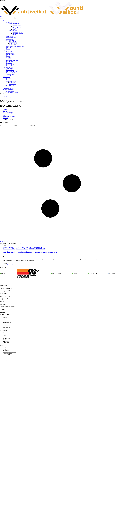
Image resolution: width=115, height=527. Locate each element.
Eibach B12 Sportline (18, 33)
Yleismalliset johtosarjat (12, 92)
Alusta (4, 21)
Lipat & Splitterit (10, 54)
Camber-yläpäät (10, 36)
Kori (4, 50)
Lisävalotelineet (10, 65)
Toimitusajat (6, 350)
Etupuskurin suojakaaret (12, 60)
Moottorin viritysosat (8, 67)
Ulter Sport (6, 342)
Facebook (2, 309)
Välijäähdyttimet (10, 74)
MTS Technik (16, 29)
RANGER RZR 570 (39, 249)
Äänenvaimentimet (11, 81)
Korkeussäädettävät (14, 23)
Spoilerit (8, 56)
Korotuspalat (9, 39)
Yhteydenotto (6, 327)
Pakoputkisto (6, 77)
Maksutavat (6, 349)
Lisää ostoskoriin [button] (9, 264)
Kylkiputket (9, 63)
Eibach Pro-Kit (13, 42)
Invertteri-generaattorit (8, 88)
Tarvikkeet (9, 75)
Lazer (4, 335)
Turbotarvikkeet (10, 70)
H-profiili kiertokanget (11, 71)
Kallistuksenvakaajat (11, 37)
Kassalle (5, 317)
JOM (14, 26)
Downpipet (9, 79)
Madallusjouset (10, 40)
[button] (1, 16)
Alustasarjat (9, 22)
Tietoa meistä (7, 98)
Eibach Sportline (13, 43)
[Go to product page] (59, 247)
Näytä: (2, 244)
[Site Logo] (42, 15)
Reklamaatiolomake (8, 354)
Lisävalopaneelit (10, 64)
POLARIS (31, 249)
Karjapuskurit (9, 61)
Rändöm (5, 86)
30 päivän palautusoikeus (9, 352)
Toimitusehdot (6, 325)
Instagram (2, 312)
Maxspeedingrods (17, 28)
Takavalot (8, 58)
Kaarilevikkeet (9, 53)
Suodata (33, 125)
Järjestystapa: (3, 243)
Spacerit (8, 49)
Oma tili (5, 96)
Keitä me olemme (7, 353)
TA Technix (6, 341)
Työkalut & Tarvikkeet (8, 89)
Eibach (5, 332)
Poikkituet (8, 47)
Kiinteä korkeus (13, 30)
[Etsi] (15, 18)
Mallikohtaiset (12, 82)
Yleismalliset (12, 84)
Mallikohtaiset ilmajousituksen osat (14, 46)
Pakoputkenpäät (10, 85)
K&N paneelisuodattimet (22, 249)
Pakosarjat (8, 78)
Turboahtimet (9, 68)
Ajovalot (8, 57)
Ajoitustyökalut (10, 91)
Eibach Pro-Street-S (17, 25)
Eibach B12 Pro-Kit (17, 32)
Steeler (4, 340)
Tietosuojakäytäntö (7, 322)
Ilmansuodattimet (10, 72)
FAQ (4, 347)
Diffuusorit (9, 51)
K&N (13, 249)
